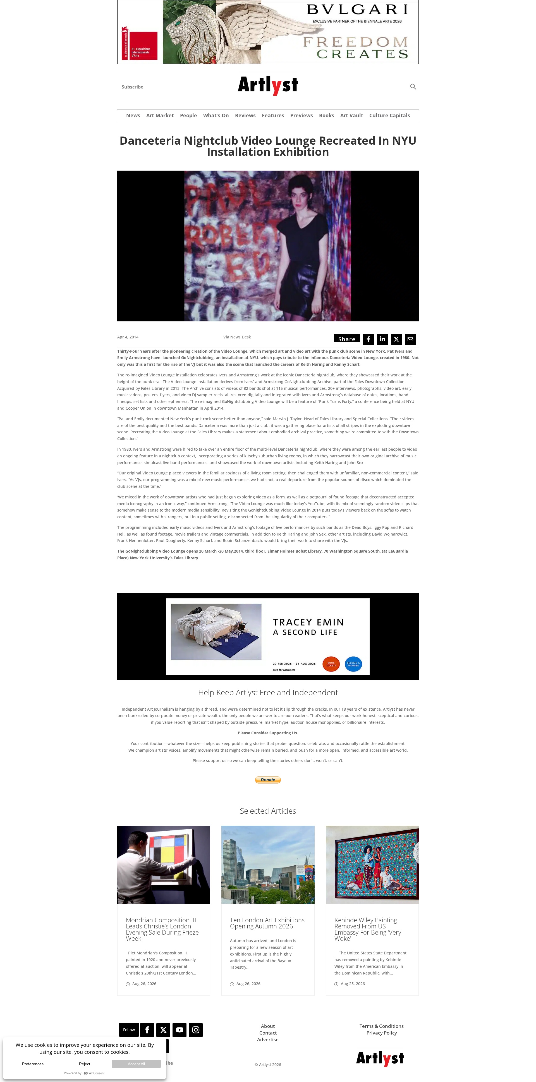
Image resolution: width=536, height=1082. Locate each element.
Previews (301, 116)
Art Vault (351, 116)
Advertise (268, 1039)
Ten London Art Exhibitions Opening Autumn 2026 (267, 923)
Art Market (160, 116)
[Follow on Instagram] (196, 1030)
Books (326, 116)
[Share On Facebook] (368, 339)
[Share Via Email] (410, 339)
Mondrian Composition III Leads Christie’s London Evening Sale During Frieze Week (162, 929)
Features (273, 116)
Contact (268, 1033)
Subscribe (132, 87)
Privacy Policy (382, 1033)
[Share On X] (396, 339)
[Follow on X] (163, 1030)
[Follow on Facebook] (147, 1030)
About (268, 1026)
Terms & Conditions (382, 1026)
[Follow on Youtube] (179, 1030)
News (133, 116)
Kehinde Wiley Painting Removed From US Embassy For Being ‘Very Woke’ (367, 929)
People (188, 116)
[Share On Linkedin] (382, 339)
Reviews (245, 116)
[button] (413, 86)
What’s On (216, 116)
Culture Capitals (389, 116)
